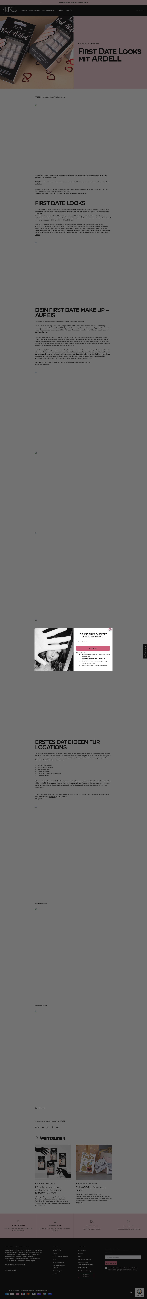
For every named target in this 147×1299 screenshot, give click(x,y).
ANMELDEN (93, 648)
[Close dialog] (110, 630)
